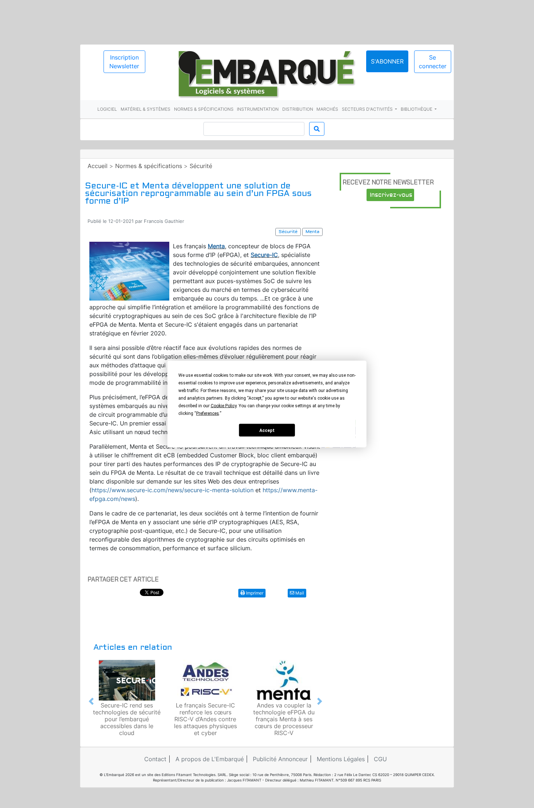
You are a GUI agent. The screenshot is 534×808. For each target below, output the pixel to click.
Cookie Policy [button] (223, 405)
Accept (267, 430)
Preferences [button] (207, 413)
